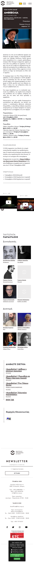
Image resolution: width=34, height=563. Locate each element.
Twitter (13, 527)
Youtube (26, 527)
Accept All (17, 558)
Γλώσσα (21, 24)
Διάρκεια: (24, 26)
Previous (2, 209)
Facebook (7, 527)
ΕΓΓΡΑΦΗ (17, 473)
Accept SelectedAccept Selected (17, 555)
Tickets (20, 3)
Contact (24, 3)
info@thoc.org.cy (17, 493)
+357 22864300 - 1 (18, 489)
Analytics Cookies (17, 550)
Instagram (19, 527)
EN (27, 3)
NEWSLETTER (17, 461)
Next (31, 209)
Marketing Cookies (17, 552)
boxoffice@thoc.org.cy (17, 506)
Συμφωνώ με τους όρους (18, 469)
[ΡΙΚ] (9, 419)
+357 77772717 (18, 521)
